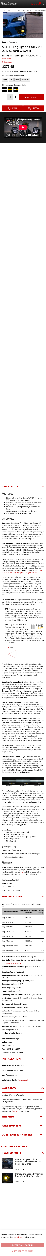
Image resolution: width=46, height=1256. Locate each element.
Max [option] (17, 80)
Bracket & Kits (27, 10)
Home (3, 10)
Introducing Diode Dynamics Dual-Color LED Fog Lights (29, 1175)
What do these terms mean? (12, 963)
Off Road (18, 10)
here (22, 872)
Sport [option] (5, 80)
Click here (15, 1111)
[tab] (23, 488)
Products (10, 10)
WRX (41, 10)
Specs (14, 108)
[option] (4, 89)
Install (35, 108)
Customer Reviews (14, 1146)
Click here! (6, 58)
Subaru (36, 10)
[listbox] (21, 80)
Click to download (24, 1080)
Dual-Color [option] (25, 80)
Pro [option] (11, 80)
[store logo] (9, 3)
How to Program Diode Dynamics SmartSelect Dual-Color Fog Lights (29, 1161)
